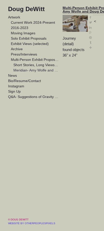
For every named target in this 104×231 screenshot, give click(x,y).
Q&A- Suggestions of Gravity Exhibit (33, 97)
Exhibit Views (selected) (30, 44)
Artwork (14, 17)
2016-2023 (19, 28)
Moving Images (23, 33)
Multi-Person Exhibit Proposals (35, 60)
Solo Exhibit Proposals (28, 38)
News (12, 75)
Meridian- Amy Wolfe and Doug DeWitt (36, 70)
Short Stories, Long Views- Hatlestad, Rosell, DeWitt (36, 65)
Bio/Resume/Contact (24, 81)
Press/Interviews (24, 54)
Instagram (16, 86)
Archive (17, 49)
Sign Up (14, 91)
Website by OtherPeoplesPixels (31, 223)
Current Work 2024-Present (33, 22)
